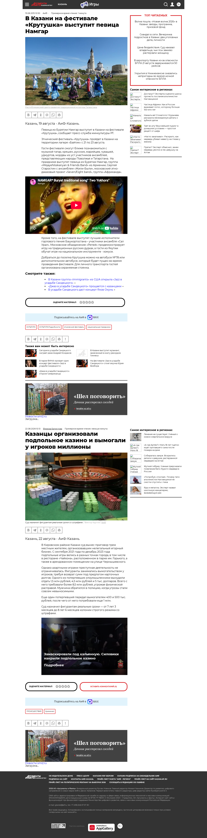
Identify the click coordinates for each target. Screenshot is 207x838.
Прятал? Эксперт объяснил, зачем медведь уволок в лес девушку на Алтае (161, 150)
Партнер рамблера (76, 826)
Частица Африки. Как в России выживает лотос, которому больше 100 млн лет (162, 107)
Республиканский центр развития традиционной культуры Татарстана (61, 107)
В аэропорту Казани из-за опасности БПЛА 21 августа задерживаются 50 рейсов (156, 63)
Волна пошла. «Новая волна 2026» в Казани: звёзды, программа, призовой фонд (156, 24)
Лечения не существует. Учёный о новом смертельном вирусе (161, 435)
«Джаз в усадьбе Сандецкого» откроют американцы (54, 372)
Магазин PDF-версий (103, 776)
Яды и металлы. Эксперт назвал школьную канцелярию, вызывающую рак (160, 490)
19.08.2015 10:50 (32, 13)
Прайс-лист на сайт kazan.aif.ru (150, 779)
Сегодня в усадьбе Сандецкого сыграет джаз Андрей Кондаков (55, 351)
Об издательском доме (61, 776)
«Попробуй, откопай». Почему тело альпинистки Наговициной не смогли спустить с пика (162, 479)
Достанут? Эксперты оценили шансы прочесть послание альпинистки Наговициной (162, 96)
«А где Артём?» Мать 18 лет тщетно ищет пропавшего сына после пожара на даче (161, 447)
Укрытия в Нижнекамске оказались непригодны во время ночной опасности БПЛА (156, 76)
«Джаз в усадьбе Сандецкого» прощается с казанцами (84, 286)
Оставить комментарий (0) (103, 687)
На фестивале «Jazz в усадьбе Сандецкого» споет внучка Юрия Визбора (107, 363)
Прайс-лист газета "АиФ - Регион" (114, 779)
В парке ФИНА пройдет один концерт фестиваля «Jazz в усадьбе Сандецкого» (54, 363)
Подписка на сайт (58, 779)
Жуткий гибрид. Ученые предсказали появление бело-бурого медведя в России (163, 469)
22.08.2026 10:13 (32, 428)
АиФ (103, 522)
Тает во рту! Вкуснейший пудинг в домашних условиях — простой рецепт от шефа (161, 128)
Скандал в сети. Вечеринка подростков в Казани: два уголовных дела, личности (156, 37)
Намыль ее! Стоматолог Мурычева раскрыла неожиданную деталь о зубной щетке (161, 118)
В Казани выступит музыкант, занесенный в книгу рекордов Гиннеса (105, 353)
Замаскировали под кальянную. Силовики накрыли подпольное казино (81, 656)
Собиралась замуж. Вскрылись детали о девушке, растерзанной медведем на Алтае (160, 458)
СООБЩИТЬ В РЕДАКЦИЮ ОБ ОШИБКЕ (127, 782)
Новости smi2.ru (36, 416)
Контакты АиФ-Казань (82, 779)
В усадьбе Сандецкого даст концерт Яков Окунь (80, 289)
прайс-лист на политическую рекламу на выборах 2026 (77, 782)
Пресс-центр (83, 776)
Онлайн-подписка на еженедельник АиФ (138, 776)
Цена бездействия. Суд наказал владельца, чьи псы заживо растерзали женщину (156, 50)
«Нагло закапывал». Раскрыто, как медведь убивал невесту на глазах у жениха (162, 139)
